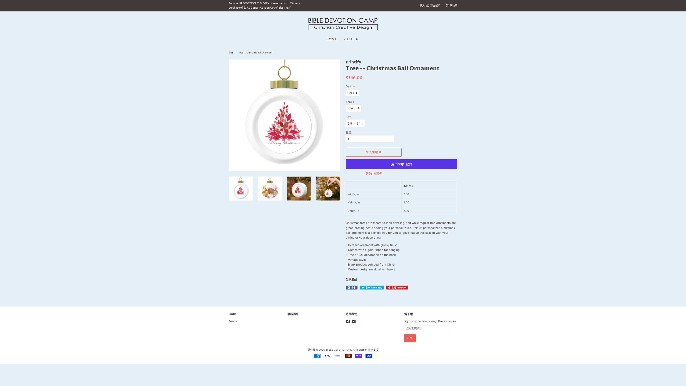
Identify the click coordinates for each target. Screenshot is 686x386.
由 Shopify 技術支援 (367, 349)
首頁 (231, 52)
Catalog (352, 39)
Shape (350, 101)
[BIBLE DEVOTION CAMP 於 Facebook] (348, 322)
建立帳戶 (435, 5)
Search (233, 321)
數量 (348, 132)
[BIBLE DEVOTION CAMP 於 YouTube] (354, 322)
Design (350, 86)
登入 (422, 5)
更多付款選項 (374, 173)
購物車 (453, 5)
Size (348, 117)
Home (331, 39)
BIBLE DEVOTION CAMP (340, 349)
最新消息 (293, 314)
